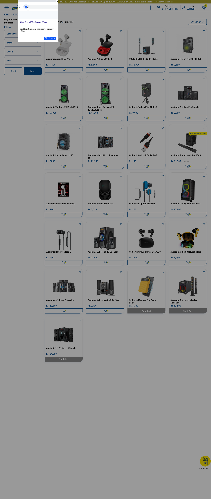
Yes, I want (50, 38)
